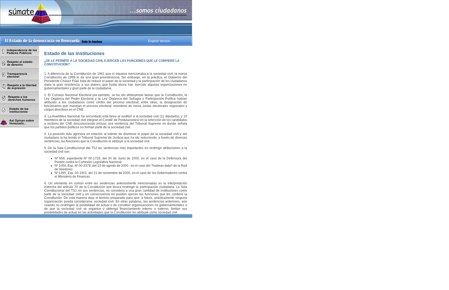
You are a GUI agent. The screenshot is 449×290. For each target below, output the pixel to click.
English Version (159, 41)
